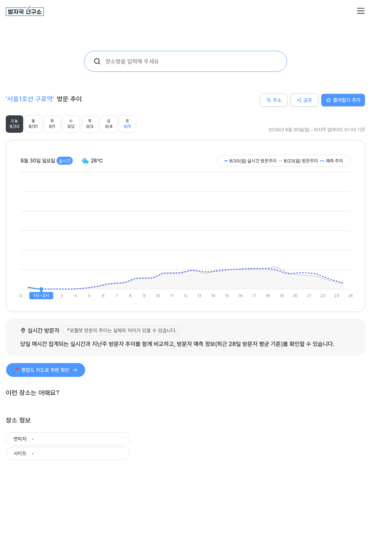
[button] (361, 11)
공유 (307, 99)
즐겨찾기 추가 (346, 99)
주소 (277, 99)
